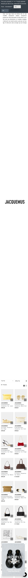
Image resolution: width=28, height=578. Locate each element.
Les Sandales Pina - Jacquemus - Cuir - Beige (7, 451)
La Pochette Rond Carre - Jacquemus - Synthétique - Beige (7, 498)
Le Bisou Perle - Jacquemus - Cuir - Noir (6, 521)
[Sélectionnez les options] (11, 423)
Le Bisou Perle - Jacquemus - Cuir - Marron (7, 474)
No (3, 10)
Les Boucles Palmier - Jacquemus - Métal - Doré (20, 405)
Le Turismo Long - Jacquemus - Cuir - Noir (20, 521)
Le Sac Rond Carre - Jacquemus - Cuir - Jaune (7, 405)
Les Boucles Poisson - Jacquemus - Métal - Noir (20, 497)
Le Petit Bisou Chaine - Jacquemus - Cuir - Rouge (20, 451)
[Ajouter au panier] (11, 400)
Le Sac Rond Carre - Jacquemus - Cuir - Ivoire (20, 428)
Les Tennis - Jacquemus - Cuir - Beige (7, 428)
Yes (16, 6)
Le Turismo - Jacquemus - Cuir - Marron (21, 474)
